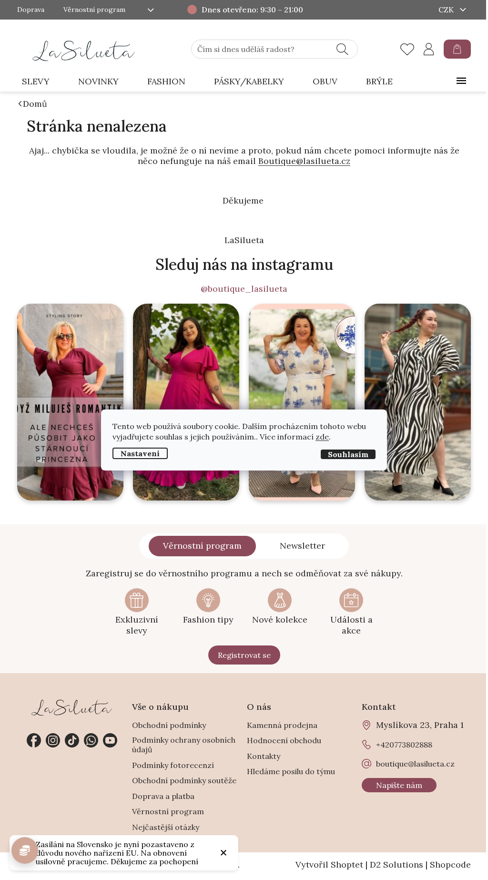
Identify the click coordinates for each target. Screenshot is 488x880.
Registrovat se (244, 655)
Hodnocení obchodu (284, 740)
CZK (447, 9)
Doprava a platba (163, 796)
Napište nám (399, 785)
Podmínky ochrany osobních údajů (183, 744)
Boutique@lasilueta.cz (304, 160)
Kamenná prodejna (282, 725)
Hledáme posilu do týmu (291, 771)
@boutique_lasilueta (244, 289)
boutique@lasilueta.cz (415, 763)
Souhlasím (348, 454)
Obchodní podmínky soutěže (184, 780)
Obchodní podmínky (169, 725)
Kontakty (263, 756)
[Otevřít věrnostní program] (24, 850)
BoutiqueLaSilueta (34, 740)
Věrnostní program (94, 10)
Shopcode (450, 864)
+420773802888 (91, 740)
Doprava (30, 10)
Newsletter (302, 545)
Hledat (342, 49)
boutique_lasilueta (53, 740)
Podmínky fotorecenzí (173, 765)
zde (322, 436)
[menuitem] (36, 82)
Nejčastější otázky (165, 827)
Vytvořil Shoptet (329, 864)
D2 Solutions (396, 864)
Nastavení (140, 453)
